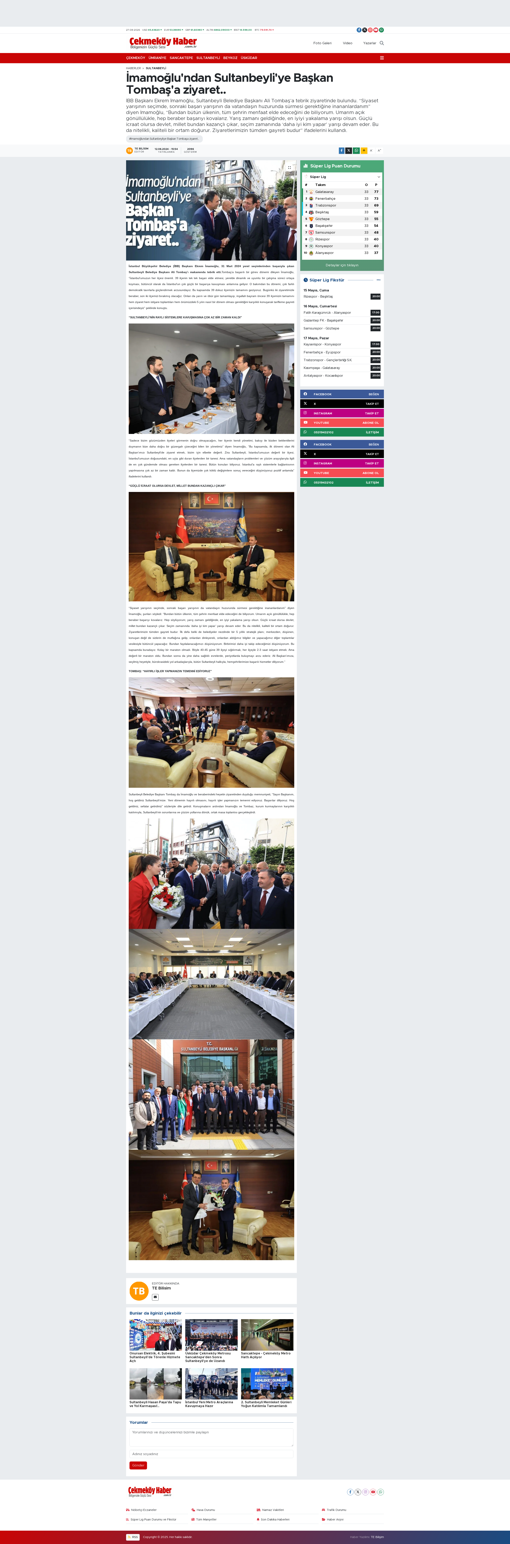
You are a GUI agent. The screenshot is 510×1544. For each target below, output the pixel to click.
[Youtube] (373, 1492)
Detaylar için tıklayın (342, 265)
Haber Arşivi (335, 1519)
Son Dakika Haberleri (275, 1519)
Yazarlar (369, 43)
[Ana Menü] (382, 58)
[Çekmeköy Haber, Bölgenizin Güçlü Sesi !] (163, 43)
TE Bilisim (161, 1288)
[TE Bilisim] (139, 1290)
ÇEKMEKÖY (135, 58)
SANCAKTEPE (181, 58)
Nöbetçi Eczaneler (144, 1510)
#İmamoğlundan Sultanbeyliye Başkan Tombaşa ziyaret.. (164, 139)
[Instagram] (365, 1492)
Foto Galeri (322, 43)
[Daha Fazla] (364, 151)
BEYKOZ (230, 58)
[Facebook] (350, 1492)
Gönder (138, 1465)
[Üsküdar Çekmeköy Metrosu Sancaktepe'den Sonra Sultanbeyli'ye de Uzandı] (211, 1334)
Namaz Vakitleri (273, 1510)
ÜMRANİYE (157, 58)
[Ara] (382, 43)
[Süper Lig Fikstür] (379, 280)
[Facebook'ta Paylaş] (341, 151)
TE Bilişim (377, 1537)
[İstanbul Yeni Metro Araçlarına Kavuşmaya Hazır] (211, 1383)
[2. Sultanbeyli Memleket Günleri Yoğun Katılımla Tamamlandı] (267, 1383)
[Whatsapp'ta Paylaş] (356, 151)
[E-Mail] (155, 1297)
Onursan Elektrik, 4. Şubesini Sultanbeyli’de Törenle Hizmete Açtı (154, 1357)
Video (347, 43)
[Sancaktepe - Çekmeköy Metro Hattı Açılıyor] (267, 1334)
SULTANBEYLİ (208, 58)
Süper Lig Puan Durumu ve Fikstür (153, 1519)
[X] (358, 1492)
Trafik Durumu (336, 1510)
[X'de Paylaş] (348, 151)
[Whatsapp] (380, 1492)
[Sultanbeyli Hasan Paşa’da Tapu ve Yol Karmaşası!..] (155, 1383)
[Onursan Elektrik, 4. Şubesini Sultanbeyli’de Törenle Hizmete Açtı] (155, 1334)
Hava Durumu (206, 1510)
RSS (134, 1537)
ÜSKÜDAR (249, 58)
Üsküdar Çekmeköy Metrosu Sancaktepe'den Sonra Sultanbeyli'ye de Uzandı (208, 1357)
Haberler (133, 68)
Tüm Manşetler (206, 1519)
